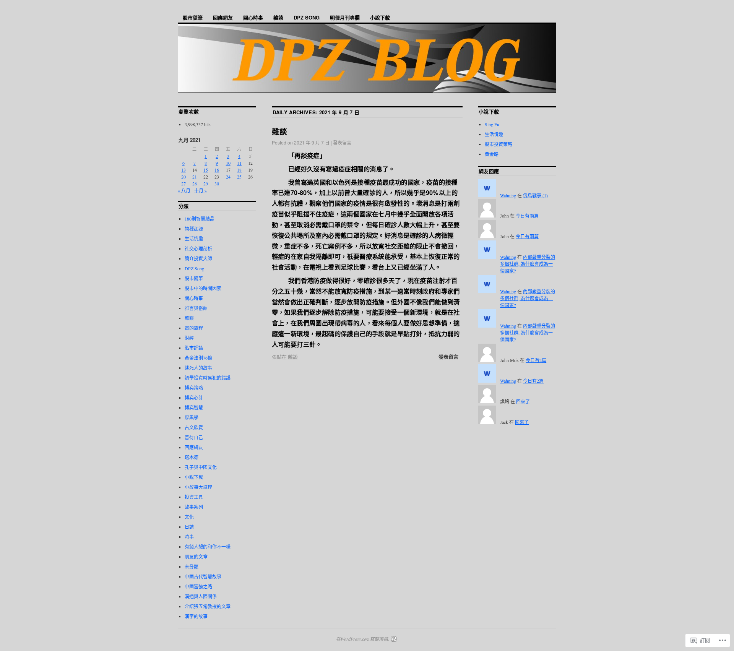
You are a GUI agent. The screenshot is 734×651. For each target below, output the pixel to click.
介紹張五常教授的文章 (208, 606)
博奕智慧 (194, 407)
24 (228, 177)
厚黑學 (191, 417)
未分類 (191, 566)
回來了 (523, 401)
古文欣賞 (194, 427)
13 (183, 170)
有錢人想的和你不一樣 (208, 547)
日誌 (189, 527)
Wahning (508, 195)
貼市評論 (194, 348)
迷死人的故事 (198, 368)
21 (194, 177)
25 (239, 177)
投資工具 (194, 497)
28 (194, 183)
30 (216, 183)
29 (205, 183)
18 (239, 170)
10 (228, 163)
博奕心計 (194, 397)
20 (183, 177)
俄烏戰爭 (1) (535, 195)
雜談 (278, 17)
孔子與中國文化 (201, 467)
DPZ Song (307, 17)
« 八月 (184, 190)
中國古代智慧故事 (203, 576)
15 (205, 170)
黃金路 (492, 154)
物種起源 (194, 229)
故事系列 (194, 507)
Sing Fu (492, 124)
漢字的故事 (196, 616)
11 (239, 163)
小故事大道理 (198, 487)
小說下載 (380, 17)
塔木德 (191, 457)
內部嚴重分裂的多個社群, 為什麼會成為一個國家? (527, 264)
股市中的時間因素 (203, 288)
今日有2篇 (536, 360)
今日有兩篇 (527, 216)
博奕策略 (194, 388)
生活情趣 (194, 238)
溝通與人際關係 (201, 596)
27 (183, 183)
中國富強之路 (198, 586)
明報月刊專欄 (345, 17)
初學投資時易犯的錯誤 (208, 378)
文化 (189, 517)
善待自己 (194, 437)
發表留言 (342, 142)
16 (216, 170)
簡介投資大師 (198, 258)
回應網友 (223, 17)
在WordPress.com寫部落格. (362, 639)
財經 (189, 338)
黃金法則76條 (198, 358)
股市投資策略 (498, 144)
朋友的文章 (196, 557)
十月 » (200, 190)
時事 (189, 537)
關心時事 (253, 17)
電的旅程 (194, 328)
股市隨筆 (193, 17)
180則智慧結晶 (199, 219)
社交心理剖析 (198, 248)
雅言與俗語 (196, 308)
